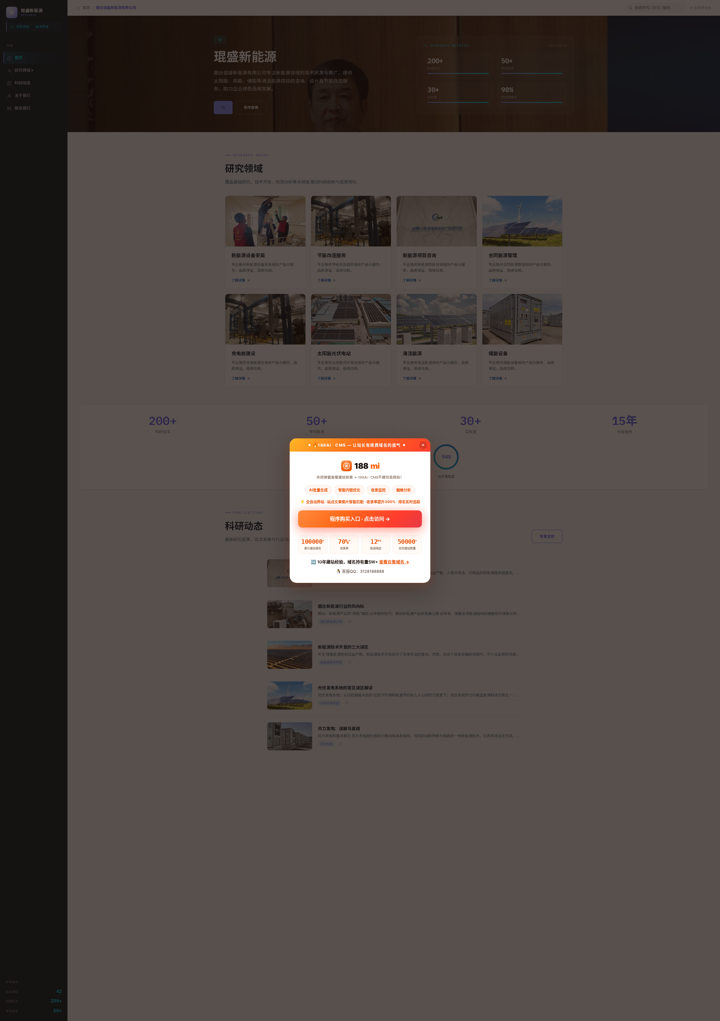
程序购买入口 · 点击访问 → (360, 519)
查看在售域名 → (394, 562)
